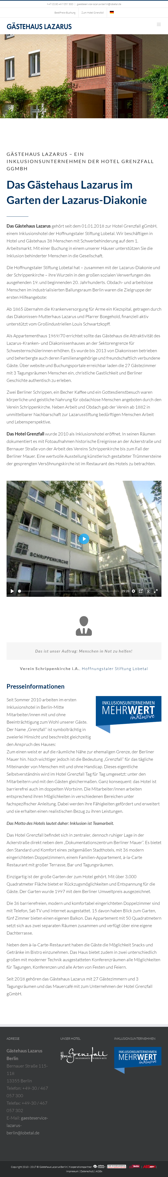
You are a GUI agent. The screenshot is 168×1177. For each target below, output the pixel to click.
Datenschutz (87, 1171)
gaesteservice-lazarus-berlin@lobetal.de (99, 4)
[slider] (68, 591)
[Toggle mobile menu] (159, 24)
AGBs (99, 1171)
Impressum (72, 1171)
